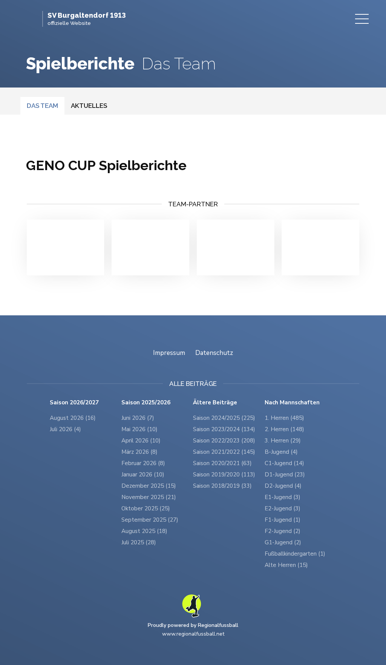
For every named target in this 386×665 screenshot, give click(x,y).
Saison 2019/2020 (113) (224, 474)
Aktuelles (89, 105)
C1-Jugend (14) (284, 463)
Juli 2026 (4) (65, 429)
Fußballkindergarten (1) (295, 553)
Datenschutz (214, 353)
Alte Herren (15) (286, 565)
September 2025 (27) (149, 520)
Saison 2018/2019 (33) (222, 486)
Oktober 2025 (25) (145, 508)
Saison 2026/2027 (74, 402)
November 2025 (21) (148, 497)
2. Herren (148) (284, 429)
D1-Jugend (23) (285, 474)
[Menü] (362, 19)
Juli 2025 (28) (138, 542)
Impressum (169, 353)
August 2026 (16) (73, 418)
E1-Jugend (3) (282, 497)
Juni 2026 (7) (137, 418)
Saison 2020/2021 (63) (222, 463)
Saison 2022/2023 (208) (224, 440)
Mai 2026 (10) (139, 429)
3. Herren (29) (283, 440)
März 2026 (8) (139, 452)
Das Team (42, 105)
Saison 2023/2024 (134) (224, 429)
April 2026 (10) (141, 440)
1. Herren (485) (284, 418)
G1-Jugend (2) (283, 542)
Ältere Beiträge (215, 402)
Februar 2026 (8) (143, 463)
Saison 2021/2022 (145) (224, 452)
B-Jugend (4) (281, 452)
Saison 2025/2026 (145, 402)
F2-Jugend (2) (282, 531)
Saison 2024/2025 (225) (224, 418)
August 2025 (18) (144, 531)
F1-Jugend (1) (282, 520)
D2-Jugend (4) (283, 486)
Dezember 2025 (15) (148, 486)
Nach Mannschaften (292, 402)
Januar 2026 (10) (142, 474)
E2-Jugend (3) (282, 508)
